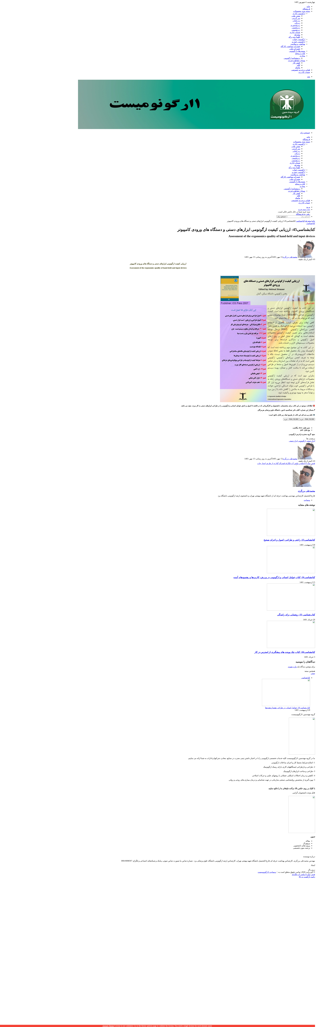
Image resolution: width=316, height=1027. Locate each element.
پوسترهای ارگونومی (297, 51)
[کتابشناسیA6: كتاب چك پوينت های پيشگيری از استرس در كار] (291, 647)
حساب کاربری (304, 72)
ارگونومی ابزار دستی (297, 441)
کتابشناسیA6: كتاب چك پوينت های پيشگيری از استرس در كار (285, 652)
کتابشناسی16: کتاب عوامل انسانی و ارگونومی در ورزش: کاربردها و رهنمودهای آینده (274, 577)
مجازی (302, 56)
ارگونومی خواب (298, 39)
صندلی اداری (295, 32)
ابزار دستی (310, 441)
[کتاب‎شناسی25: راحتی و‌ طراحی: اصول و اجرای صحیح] (291, 535)
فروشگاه (306, 9)
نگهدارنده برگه (294, 37)
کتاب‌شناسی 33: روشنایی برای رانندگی (296, 614)
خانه (308, 6)
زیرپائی (297, 23)
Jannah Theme (108, 1026)
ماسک (297, 67)
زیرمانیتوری (295, 25)
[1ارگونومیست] (196, 128)
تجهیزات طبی (294, 49)
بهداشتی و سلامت (298, 44)
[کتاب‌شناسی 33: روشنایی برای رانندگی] (291, 610)
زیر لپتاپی (296, 21)
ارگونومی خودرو (298, 42)
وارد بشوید (292, 667)
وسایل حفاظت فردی (296, 60)
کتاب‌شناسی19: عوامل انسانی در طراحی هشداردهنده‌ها (287, 708)
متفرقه (297, 35)
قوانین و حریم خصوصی (300, 70)
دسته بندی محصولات (301, 11)
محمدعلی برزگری (290, 257)
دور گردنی (296, 18)
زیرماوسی (296, 28)
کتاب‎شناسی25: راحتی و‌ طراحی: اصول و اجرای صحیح (289, 540)
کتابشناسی (300, 221)
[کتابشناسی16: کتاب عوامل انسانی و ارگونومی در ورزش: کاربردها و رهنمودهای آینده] (291, 572)
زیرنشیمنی (295, 30)
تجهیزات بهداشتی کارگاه (290, 46)
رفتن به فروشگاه (303, 214)
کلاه (298, 65)
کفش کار (296, 63)
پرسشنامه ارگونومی (292, 58)
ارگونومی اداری (299, 13)
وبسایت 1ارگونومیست (267, 872)
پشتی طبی (295, 16)
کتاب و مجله (300, 53)
